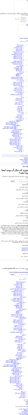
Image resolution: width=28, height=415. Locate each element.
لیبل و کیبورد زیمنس (17, 83)
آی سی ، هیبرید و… (17, 147)
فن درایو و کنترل (18, 102)
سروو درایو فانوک (18, 52)
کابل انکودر (19, 106)
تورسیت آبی (19, 114)
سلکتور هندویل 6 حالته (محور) (9, 128)
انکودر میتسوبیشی (18, 67)
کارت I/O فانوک (15, 135)
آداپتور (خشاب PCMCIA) (16, 94)
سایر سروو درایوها (18, 58)
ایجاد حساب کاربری (23, 408)
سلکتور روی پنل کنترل (14, 121)
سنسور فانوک (19, 98)
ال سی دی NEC (18, 89)
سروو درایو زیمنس (17, 55)
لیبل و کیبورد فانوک (17, 82)
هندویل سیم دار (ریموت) (16, 77)
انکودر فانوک (19, 66)
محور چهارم (19, 148)
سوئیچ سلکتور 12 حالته (11, 122)
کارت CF (20, 93)
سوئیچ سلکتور (19, 120)
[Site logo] (20, 12)
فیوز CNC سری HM (14, 143)
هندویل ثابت (19, 73)
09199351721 (25, 250)
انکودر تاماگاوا (19, 69)
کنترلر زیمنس (19, 48)
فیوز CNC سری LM (14, 141)
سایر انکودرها (19, 70)
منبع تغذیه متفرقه (15, 132)
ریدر (21, 95)
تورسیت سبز (19, 116)
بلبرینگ (20, 150)
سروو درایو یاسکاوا (17, 57)
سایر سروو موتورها (17, 63)
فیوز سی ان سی (18, 137)
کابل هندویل (19, 109)
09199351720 (25, 249)
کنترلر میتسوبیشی (17, 47)
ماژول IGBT (19, 145)
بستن (26, 401)
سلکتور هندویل (15, 125)
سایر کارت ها (16, 136)
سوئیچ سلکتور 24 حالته (11, 124)
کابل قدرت (19, 110)
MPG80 (17, 74)
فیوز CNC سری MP (14, 139)
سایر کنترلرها (19, 50)
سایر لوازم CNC (18, 151)
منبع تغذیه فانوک (15, 130)
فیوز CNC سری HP (14, 144)
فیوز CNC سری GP (14, 140)
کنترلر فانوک (19, 46)
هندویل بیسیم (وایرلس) (16, 78)
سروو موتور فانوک (17, 61)
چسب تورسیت (18, 117)
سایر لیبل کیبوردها (18, 85)
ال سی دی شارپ (18, 87)
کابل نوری (20, 108)
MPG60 (17, 75)
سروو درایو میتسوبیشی (16, 54)
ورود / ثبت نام (22, 397)
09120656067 (25, 248)
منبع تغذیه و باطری (17, 129)
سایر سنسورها (18, 99)
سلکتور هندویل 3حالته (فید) (10, 126)
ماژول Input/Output (17, 133)
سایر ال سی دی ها (17, 90)
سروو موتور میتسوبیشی (16, 62)
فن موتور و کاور (18, 103)
